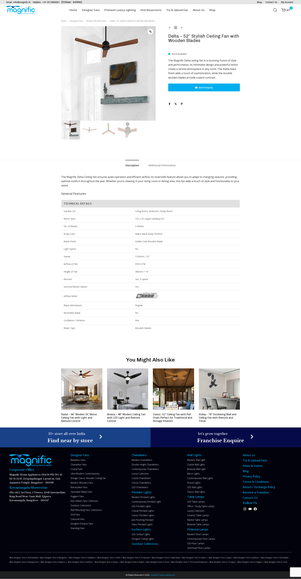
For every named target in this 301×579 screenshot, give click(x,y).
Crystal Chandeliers (141, 478)
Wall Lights (194, 455)
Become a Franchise (256, 492)
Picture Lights (194, 482)
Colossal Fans (77, 519)
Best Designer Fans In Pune (275, 562)
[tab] (132, 165)
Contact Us (271, 2)
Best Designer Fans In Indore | (195, 557)
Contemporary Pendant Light (146, 501)
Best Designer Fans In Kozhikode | (275, 557)
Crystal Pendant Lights (143, 510)
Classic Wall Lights (196, 491)
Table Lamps (195, 497)
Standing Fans (78, 528)
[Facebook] (255, 509)
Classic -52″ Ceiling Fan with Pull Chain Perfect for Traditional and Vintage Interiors (172, 418)
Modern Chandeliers (142, 459)
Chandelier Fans (79, 464)
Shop (212, 10)
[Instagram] (245, 509)
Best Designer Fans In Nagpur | (251, 562)
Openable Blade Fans (81, 491)
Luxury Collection (140, 473)
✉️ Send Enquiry (204, 87)
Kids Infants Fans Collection (84, 500)
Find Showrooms (150, 10)
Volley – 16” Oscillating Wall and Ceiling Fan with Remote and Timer (217, 418)
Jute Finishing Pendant (143, 519)
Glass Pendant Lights (142, 524)
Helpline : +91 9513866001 (46, 2)
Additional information (162, 165)
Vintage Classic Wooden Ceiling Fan (88, 478)
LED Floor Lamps (195, 543)
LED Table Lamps (196, 501)
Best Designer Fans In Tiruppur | (224, 562)
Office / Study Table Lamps (200, 506)
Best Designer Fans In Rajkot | (133, 562)
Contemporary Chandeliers (145, 469)
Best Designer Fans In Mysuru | (54, 562)
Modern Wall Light (196, 459)
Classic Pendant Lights (143, 515)
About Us (198, 10)
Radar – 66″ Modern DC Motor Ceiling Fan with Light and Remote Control (79, 418)
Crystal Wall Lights (196, 464)
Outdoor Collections (81, 505)
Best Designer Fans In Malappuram (24, 562)
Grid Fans (75, 514)
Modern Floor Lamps (198, 534)
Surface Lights (141, 529)
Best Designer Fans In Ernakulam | (137, 557)
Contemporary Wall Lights (200, 478)
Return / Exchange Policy (259, 487)
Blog (259, 2)
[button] (274, 10)
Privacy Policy (251, 476)
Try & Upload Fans (255, 460)
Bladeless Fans (78, 459)
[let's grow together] (225, 437)
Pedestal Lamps (197, 529)
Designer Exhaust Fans (82, 523)
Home (73, 10)
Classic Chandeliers (141, 482)
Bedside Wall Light (196, 469)
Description (132, 165)
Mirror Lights (193, 473)
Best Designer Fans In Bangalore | (54, 557)
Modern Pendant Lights (143, 497)
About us (249, 455)
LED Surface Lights (141, 534)
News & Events (253, 466)
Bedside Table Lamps (198, 524)
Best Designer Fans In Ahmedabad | (24, 557)
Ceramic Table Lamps (198, 515)
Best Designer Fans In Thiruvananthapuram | (190, 562)
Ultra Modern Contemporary (85, 473)
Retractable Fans (79, 487)
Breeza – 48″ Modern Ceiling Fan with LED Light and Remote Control (126, 418)
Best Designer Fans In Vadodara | (83, 557)
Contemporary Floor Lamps (201, 538)
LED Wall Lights (194, 487)
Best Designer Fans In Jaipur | (221, 557)
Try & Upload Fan (177, 10)
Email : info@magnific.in (18, 2)
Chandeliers (139, 455)
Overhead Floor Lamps (198, 547)
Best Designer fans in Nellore (80, 562)
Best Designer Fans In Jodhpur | (247, 557)
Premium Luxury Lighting (120, 10)
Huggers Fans (77, 496)
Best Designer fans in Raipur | (107, 562)
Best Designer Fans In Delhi (109, 557)
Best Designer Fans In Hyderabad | (167, 557)
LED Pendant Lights (141, 506)
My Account (287, 2)
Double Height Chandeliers (145, 464)
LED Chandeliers (140, 487)
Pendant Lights (142, 492)
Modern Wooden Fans (96, 21)
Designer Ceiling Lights (143, 538)
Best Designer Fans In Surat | (158, 562)
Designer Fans (91, 10)
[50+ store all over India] (75, 437)
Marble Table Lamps (197, 519)
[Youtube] (250, 509)
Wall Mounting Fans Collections (86, 509)
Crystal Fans (77, 469)
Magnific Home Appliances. (163, 575)
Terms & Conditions (256, 482)
